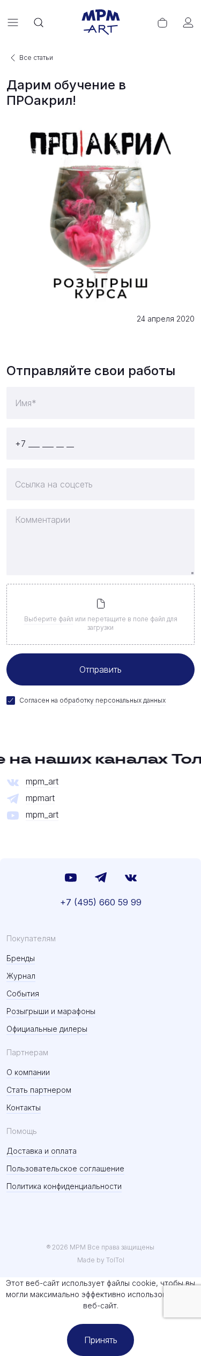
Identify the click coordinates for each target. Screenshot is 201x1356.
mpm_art (42, 781)
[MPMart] (100, 22)
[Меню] (13, 22)
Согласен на (92, 700)
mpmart (40, 798)
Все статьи (36, 58)
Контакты (23, 1107)
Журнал (20, 975)
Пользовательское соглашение (65, 1168)
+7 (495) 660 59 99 (101, 902)
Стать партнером (38, 1089)
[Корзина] (162, 22)
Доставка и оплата (41, 1150)
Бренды (20, 958)
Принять (100, 1340)
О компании (28, 1072)
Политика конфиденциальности (64, 1186)
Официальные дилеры (46, 1028)
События (22, 993)
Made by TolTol (100, 1260)
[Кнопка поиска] (38, 22)
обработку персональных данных (112, 700)
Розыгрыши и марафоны (50, 1011)
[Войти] (188, 22)
